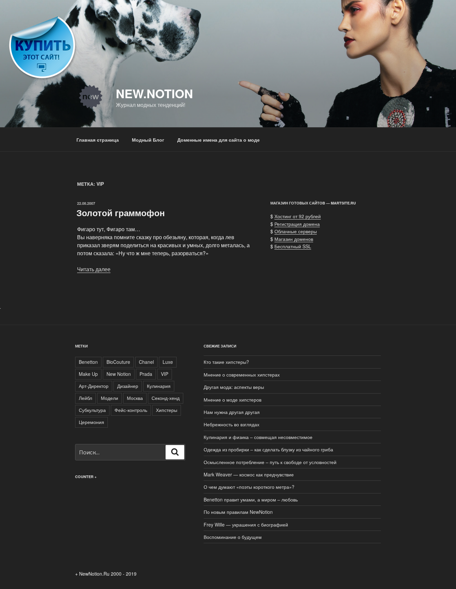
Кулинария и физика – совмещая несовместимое (258, 437)
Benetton (88, 361)
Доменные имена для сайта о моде (218, 139)
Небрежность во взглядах (231, 424)
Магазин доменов (293, 239)
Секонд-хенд (166, 398)
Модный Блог (148, 139)
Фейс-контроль (131, 410)
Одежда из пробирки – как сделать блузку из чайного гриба (268, 449)
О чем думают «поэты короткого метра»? (249, 486)
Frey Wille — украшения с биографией (246, 524)
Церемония (91, 422)
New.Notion (154, 93)
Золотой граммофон (120, 212)
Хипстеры (166, 410)
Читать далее (93, 269)
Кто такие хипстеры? (226, 361)
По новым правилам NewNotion (238, 511)
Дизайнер (127, 386)
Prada (146, 374)
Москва (135, 398)
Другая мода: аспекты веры (234, 387)
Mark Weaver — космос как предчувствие (249, 474)
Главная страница (97, 139)
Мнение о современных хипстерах (242, 374)
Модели (109, 398)
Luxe (168, 361)
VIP (164, 374)
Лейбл (85, 398)
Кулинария (159, 386)
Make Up (88, 374)
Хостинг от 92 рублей (297, 216)
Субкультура (92, 410)
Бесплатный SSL (292, 246)
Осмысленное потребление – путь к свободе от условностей (270, 462)
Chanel (146, 361)
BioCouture (118, 361)
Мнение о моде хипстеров (232, 399)
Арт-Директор (93, 386)
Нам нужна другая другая (232, 412)
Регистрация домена (297, 223)
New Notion (118, 374)
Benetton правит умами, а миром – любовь (251, 499)
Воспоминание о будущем (233, 537)
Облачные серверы (295, 231)
